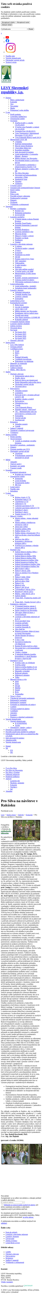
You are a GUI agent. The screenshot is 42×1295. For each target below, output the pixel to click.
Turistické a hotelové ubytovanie (22, 430)
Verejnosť (9, 207)
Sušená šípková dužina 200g (25, 558)
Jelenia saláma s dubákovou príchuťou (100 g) (25, 523)
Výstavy (18, 250)
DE (11, 752)
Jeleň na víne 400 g (22, 539)
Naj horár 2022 (20, 332)
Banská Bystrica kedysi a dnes (26, 646)
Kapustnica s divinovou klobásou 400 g (23, 542)
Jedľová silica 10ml (22, 581)
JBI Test (18, 485)
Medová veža (20, 585)
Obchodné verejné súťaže (15, 60)
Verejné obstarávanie (13, 58)
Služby (8, 372)
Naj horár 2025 (20, 338)
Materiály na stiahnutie (18, 363)
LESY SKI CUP (21, 309)
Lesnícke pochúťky (17, 217)
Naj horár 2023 (20, 334)
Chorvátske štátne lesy (23, 148)
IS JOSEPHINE (21, 723)
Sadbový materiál (16, 428)
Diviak (17, 686)
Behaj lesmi (19, 305)
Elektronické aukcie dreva (24, 376)
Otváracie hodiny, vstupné (24, 248)
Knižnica (18, 267)
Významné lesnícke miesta (20, 322)
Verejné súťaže (20, 418)
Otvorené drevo (16, 328)
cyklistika (18, 142)
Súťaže (17, 257)
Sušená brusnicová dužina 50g (26, 562)
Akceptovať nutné (23, 22)
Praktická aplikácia (12, 777)
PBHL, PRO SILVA (18, 370)
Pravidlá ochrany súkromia (20, 196)
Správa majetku (11, 435)
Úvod (17, 351)
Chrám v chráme (21, 652)
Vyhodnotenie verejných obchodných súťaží (24, 457)
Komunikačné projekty (18, 303)
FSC (16, 355)
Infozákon (14, 491)
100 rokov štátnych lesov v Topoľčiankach (25, 613)
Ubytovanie (10, 1239)
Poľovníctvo (14, 389)
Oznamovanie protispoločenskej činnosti (25, 188)
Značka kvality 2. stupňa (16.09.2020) (24, 124)
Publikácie (19, 240)
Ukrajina (18, 181)
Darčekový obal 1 (21, 510)
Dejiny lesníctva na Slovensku (26, 610)
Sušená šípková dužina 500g (25, 556)
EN (11, 750)
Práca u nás (14, 194)
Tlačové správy (16, 464)
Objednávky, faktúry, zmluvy (21, 728)
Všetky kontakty (7, 1282)
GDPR (8, 1252)
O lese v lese (19, 640)
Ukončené (19, 453)
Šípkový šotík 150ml (22, 577)
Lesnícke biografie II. (23, 627)
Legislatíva (19, 393)
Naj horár (13, 330)
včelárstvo (18, 183)
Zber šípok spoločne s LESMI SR (27, 317)
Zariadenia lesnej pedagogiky (26, 288)
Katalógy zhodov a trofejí (24, 399)
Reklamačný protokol (18, 702)
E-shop (8, 493)
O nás (8, 112)
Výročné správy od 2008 (24, 271)
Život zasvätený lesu (22, 621)
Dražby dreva (20, 378)
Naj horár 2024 (20, 336)
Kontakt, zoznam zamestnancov (26, 278)
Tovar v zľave (15, 696)
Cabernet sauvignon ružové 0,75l (27, 508)
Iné (11, 789)
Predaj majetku (15, 437)
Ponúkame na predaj (22, 255)
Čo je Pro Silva (11, 768)
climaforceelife (11, 740)
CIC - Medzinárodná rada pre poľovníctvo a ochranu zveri (26, 413)
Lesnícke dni (15, 781)
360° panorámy (20, 261)
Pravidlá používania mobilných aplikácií (20, 732)
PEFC (17, 353)
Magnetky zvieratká (22, 671)
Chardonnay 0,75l (21, 502)
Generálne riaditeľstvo (18, 117)
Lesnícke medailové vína (24, 232)
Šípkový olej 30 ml (22, 587)
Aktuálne (9, 791)
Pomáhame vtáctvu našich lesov (26, 313)
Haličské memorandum (23, 144)
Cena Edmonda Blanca (23, 407)
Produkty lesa (15, 550)
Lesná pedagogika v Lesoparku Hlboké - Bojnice (26, 155)
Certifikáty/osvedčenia (23, 359)
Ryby (17, 692)
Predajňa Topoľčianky (23, 223)
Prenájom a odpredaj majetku (16, 730)
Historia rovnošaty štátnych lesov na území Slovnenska (27, 632)
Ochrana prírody (16, 347)
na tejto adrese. (28, 1217)
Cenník (17, 405)
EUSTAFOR (20, 215)
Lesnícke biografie (22, 625)
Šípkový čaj (19, 583)
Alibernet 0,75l (20, 504)
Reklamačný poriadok (18, 700)
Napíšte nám (10, 56)
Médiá (8, 460)
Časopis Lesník (16, 468)
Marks (12, 108)
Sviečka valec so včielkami (25, 663)
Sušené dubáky (20, 596)
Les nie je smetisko (22, 307)
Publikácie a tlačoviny (18, 604)
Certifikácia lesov (16, 349)
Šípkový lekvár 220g (22, 571)
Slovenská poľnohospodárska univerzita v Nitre (26, 176)
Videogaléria (19, 263)
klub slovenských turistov (24, 152)
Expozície (18, 253)
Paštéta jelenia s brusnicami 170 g (27, 533)
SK (7, 748)
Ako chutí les (20, 629)
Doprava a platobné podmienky (21, 717)
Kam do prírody (11, 1232)
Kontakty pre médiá (17, 466)
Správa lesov (10, 343)
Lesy (3, 815)
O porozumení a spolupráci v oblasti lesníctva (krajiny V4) (25, 166)
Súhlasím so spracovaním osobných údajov (19, 1205)
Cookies (13, 707)
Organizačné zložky (17, 119)
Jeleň (17, 681)
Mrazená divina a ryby (18, 679)
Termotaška (19, 694)
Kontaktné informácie (18, 472)
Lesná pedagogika (17, 284)
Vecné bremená (16, 439)
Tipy (12, 104)
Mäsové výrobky (16, 516)
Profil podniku (15, 114)
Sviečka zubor (20, 665)
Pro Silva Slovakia (22, 173)
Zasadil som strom (21, 315)
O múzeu (18, 246)
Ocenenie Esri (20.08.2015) (25, 131)
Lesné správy (15, 487)
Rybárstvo (14, 422)
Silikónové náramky (22, 675)
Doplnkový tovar (16, 661)
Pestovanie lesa (15, 366)
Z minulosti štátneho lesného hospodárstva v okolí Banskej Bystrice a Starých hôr (26, 656)
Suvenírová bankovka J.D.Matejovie (23, 643)
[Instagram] (11, 52)
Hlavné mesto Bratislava (24, 146)
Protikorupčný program (18, 198)
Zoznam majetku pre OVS (20, 449)
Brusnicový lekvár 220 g (24, 592)
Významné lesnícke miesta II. (26, 608)
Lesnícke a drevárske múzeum (21, 244)
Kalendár (13, 102)
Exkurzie (13, 785)
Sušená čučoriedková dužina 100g (27, 564)
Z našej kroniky (20, 265)
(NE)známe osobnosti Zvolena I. (27, 282)
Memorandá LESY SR (18, 140)
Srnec (17, 684)
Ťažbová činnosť (16, 368)
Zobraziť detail (7, 25)
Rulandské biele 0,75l (23, 499)
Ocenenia (13, 121)
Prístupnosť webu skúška (19, 110)
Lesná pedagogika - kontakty (25, 286)
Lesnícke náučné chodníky (20, 324)
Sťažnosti (13, 202)
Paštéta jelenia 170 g (22, 531)
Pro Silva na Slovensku (14, 770)
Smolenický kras (21, 179)
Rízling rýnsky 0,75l (22, 497)
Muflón (17, 688)
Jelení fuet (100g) (21, 527)
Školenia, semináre (17, 783)
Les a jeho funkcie (17, 345)
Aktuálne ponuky (21, 391)
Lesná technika (20, 481)
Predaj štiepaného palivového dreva (28, 382)
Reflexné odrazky (21, 673)
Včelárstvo (14, 432)
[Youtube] (7, 38)
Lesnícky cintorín (21, 296)
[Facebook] (7, 42)
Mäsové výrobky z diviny (24, 236)
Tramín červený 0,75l (23, 514)
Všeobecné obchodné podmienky (22, 698)
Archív (17, 725)
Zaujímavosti (19, 420)
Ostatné (18, 242)
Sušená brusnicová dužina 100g (26, 560)
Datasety (13, 200)
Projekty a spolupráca (18, 209)
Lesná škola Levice (17, 301)
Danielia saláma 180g (23, 529)
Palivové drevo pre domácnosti (26, 380)
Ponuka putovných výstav (24, 259)
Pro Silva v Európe (13, 772)
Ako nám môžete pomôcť (24, 269)
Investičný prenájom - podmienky (22, 445)
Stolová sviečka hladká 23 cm (26, 667)
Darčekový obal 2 (21, 512)
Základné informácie (22, 292)
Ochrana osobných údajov (24, 280)
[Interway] (28, 1286)
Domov (8, 98)
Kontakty (9, 470)
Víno (12, 495)
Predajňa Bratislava (22, 230)
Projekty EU (19, 211)
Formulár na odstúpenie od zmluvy (23, 705)
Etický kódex (15, 190)
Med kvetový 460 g (22, 568)
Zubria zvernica (16, 326)
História (13, 192)
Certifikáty (14, 711)
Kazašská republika (22, 150)
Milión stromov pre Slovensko (26, 158)
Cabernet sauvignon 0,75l (24, 506)
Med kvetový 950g (22, 579)
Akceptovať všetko (8, 22)
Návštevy (13, 787)
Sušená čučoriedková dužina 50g (27, 566)
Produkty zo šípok (21, 238)
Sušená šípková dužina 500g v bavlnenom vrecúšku (26, 553)
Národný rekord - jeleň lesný (25, 409)
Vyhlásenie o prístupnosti (19, 204)
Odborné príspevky (13, 774)
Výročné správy (16, 186)
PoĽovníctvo (10, 1256)
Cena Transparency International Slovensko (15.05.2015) (27, 134)
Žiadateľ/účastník (21, 357)
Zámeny (13, 447)
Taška (17, 677)
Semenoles (19, 479)
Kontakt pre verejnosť (23, 474)
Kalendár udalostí (21, 319)
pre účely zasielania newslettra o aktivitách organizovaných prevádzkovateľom (19, 1207)
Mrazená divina (20, 234)
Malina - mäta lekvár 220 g (25, 594)
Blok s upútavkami (17, 100)
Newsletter (14, 106)
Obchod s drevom (16, 340)
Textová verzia (11, 62)
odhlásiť (4, 1223)
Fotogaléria (19, 299)
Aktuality (13, 462)
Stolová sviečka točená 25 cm (26, 669)
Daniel (17, 690)
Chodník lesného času (23, 294)
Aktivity (9, 779)
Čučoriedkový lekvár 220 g (25, 589)
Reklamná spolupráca (23, 213)
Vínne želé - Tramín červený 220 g (28, 602)
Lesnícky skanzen (16, 290)
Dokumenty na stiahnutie (24, 361)
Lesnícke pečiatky (21, 623)
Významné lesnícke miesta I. (25, 606)
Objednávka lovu (21, 403)
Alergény (13, 713)
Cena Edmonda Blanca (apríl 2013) (28, 137)
